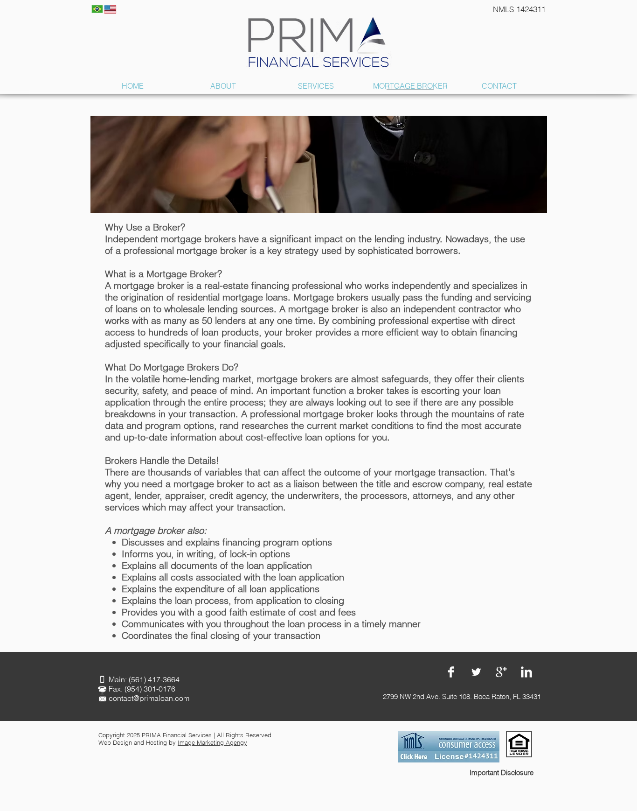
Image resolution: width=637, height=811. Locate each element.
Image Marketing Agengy (212, 742)
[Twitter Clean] (476, 672)
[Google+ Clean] (501, 672)
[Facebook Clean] (451, 672)
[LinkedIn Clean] (526, 672)
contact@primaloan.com (149, 698)
